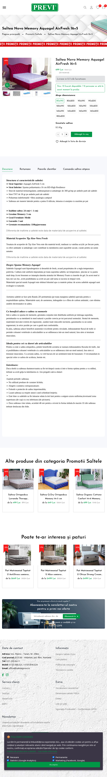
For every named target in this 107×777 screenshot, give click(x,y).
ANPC (5, 703)
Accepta (53, 764)
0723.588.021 (15, 664)
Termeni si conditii (64, 669)
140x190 (60, 111)
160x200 (94, 111)
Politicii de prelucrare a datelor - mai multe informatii (32, 751)
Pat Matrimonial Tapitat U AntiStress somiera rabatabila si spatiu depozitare (18, 573)
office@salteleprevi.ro (19, 668)
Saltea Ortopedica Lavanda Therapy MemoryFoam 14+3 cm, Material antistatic (18, 497)
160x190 (83, 111)
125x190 (82, 106)
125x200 (94, 106)
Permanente (61, 757)
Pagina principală (11, 34)
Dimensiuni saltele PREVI (67, 693)
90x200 (92, 101)
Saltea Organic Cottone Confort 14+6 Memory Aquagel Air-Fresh (89, 497)
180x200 (60, 116)
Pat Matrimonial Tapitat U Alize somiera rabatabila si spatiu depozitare (53, 573)
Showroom (7, 698)
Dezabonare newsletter (67, 688)
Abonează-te (70, 616)
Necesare (14, 757)
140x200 (71, 111)
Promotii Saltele (34, 34)
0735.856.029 (31, 664)
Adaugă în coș (81, 134)
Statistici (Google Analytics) (23, 760)
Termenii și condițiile (61, 622)
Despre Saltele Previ (65, 654)
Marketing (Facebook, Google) (70, 760)
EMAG (58, 698)
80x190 (59, 101)
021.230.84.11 (13, 661)
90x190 (81, 101)
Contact (5, 688)
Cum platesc (61, 659)
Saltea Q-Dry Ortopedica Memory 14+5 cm (53, 497)
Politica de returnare (65, 664)
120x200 (71, 106)
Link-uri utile (61, 703)
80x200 (70, 101)
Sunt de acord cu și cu (55, 624)
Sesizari (5, 693)
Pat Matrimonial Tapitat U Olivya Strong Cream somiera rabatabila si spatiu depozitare (89, 573)
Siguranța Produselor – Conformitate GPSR (76, 709)
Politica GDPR (55, 626)
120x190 (60, 106)
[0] (98, 7)
